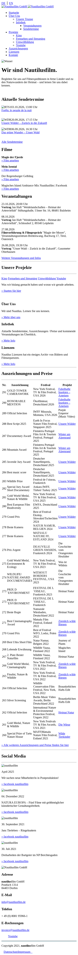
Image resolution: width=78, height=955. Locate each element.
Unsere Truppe (24, 19)
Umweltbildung (25, 41)
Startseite (14, 12)
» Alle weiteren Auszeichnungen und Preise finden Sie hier (35, 745)
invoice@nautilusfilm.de (15, 930)
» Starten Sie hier (11, 290)
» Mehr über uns (10, 317)
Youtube (21, 45)
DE (3, 3)
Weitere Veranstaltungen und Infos (21, 257)
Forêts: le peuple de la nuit (16, 110)
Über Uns (14, 15)
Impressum (25, 951)
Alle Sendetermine (12, 141)
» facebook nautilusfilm (14, 784)
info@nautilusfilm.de (13, 902)
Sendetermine (31, 28)
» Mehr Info (8, 340)
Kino (19, 35)
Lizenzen (14, 51)
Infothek (21, 22)
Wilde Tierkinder (64, 735)
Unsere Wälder (67, 423)
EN (11, 3)
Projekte (13, 32)
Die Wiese (64, 724)
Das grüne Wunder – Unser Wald (20, 132)
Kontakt (13, 55)
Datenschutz (11, 951)
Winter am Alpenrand (64, 436)
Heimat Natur (66, 712)
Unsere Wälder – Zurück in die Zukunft (24, 122)
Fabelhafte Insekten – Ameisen (64, 392)
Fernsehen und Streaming (30, 38)
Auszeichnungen (18, 48)
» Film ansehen (10, 160)
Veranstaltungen (32, 25)
